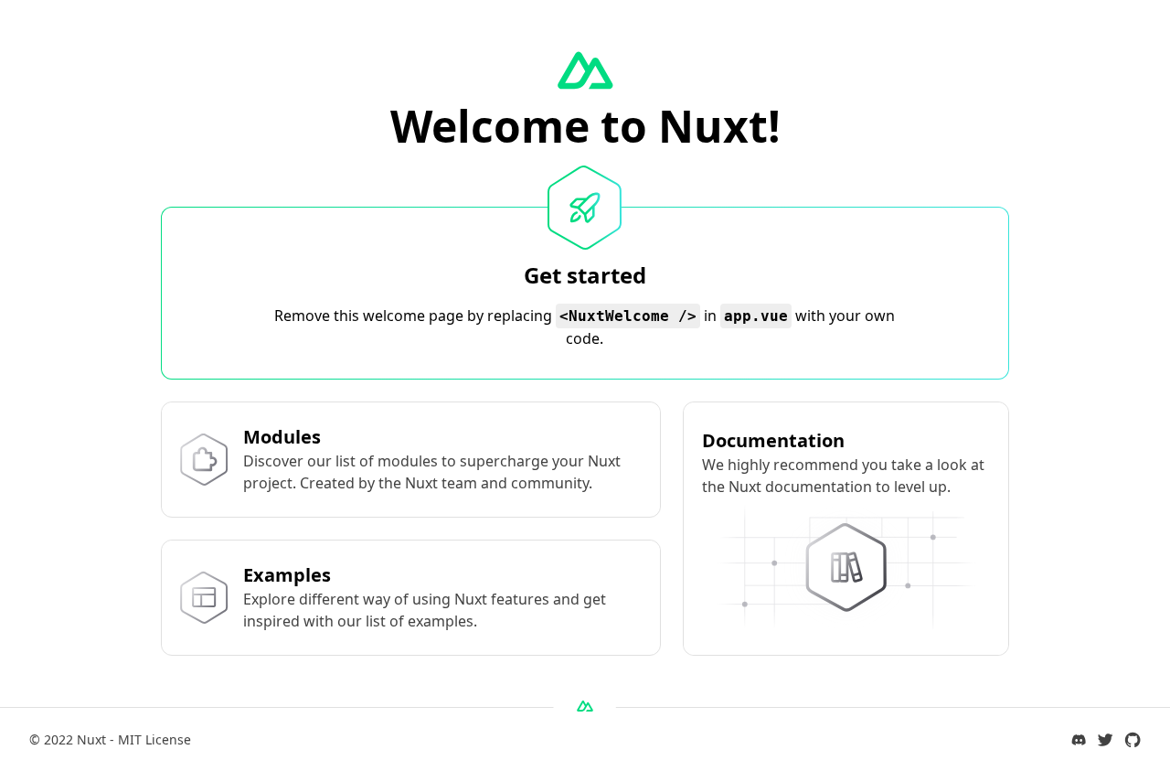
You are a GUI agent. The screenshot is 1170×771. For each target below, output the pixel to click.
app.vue (756, 316)
